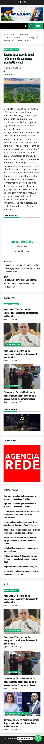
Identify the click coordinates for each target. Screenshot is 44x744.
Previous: (22, 266)
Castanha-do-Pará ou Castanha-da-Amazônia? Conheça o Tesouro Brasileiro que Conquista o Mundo (21, 558)
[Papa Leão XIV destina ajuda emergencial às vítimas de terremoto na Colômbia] (22, 335)
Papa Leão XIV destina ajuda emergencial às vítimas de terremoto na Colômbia (21, 313)
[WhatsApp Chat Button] (38, 738)
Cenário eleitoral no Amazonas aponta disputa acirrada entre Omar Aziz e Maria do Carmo (21, 523)
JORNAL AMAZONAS (11, 50)
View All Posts (22, 251)
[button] (3, 26)
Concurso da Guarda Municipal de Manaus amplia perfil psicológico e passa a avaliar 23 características (20, 395)
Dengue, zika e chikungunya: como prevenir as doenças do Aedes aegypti (21, 573)
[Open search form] (25, 26)
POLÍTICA (25, 713)
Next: (20, 281)
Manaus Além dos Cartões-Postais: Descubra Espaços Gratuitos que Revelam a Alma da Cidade (20, 540)
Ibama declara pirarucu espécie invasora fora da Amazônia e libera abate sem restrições (22, 531)
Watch (38, 26)
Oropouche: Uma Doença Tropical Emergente (20, 566)
